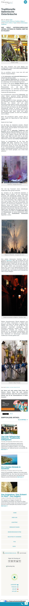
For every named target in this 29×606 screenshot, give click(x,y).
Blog (14, 546)
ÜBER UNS (14, 517)
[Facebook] (9, 561)
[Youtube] (17, 561)
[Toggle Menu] (25, 2)
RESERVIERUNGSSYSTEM (14, 532)
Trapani (15, 22)
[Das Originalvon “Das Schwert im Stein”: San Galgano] (9, 487)
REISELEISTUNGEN (14, 527)
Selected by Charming (14, 537)
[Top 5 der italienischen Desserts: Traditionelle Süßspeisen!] (9, 429)
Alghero (23, 21)
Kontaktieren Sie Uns (10, 553)
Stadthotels (4, 24)
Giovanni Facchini (17, 387)
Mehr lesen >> (4, 449)
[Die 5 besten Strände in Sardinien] (9, 460)
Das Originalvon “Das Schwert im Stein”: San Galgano (14, 495)
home (14, 513)
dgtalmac (7, 387)
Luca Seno (11, 387)
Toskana (3, 21)
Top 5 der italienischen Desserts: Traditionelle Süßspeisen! (10, 438)
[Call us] (21, 604)
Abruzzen (12, 21)
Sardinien (18, 21)
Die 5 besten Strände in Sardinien (10, 468)
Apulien (14, 591)
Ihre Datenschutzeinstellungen (16, 601)
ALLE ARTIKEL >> (23, 419)
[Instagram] (12, 561)
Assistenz (14, 522)
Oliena (11, 22)
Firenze (7, 22)
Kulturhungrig (24, 22)
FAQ (14, 542)
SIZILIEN (14, 589)
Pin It (11, 414)
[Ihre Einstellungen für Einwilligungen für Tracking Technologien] (26, 603)
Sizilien (8, 21)
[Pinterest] (15, 561)
